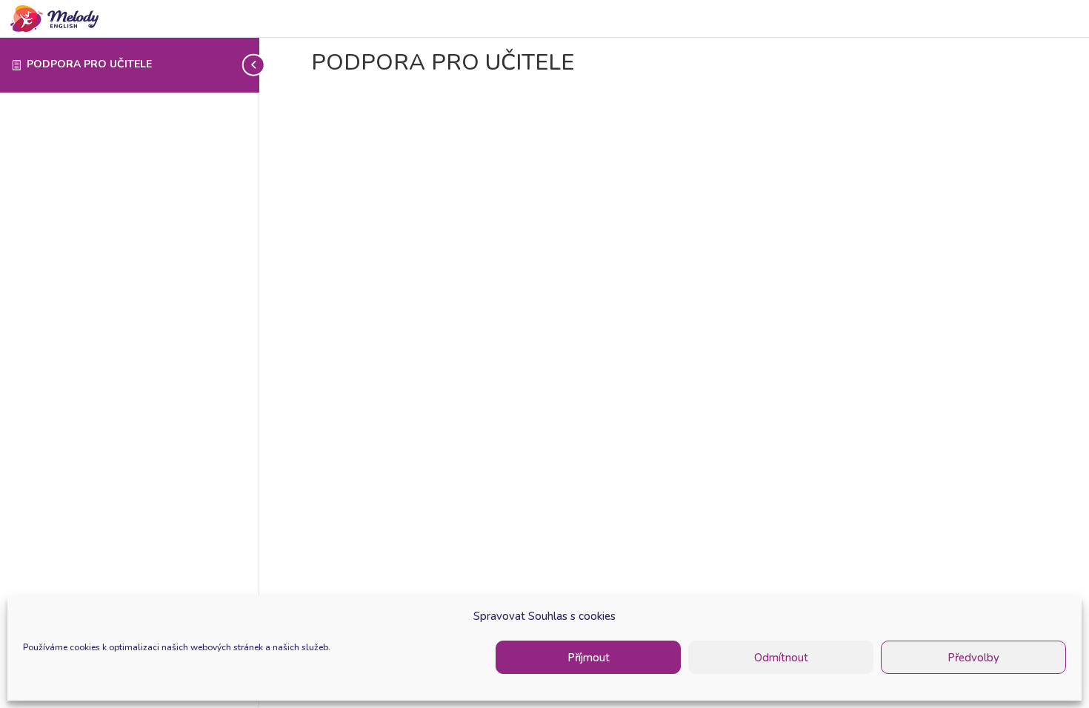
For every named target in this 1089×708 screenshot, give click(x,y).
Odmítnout (781, 657)
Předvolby (973, 657)
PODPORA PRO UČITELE (89, 64)
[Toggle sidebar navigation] (254, 65)
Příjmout (588, 657)
